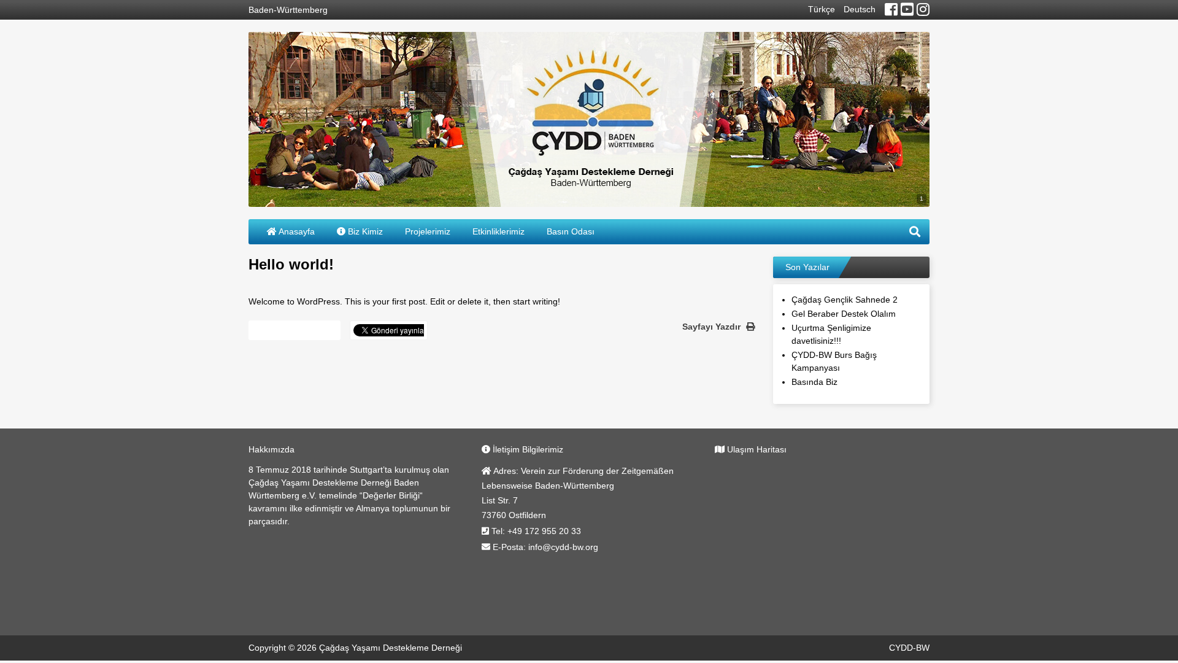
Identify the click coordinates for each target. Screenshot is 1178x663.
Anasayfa (296, 231)
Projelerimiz (427, 231)
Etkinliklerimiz (498, 231)
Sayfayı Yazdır (712, 327)
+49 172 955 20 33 (544, 531)
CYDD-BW (909, 648)
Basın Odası (571, 231)
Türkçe (821, 9)
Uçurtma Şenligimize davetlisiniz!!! (831, 334)
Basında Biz (814, 382)
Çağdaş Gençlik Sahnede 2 (844, 299)
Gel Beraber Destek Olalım (843, 314)
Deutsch (860, 9)
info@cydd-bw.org (563, 547)
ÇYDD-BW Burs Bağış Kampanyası (834, 361)
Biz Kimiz (364, 231)
